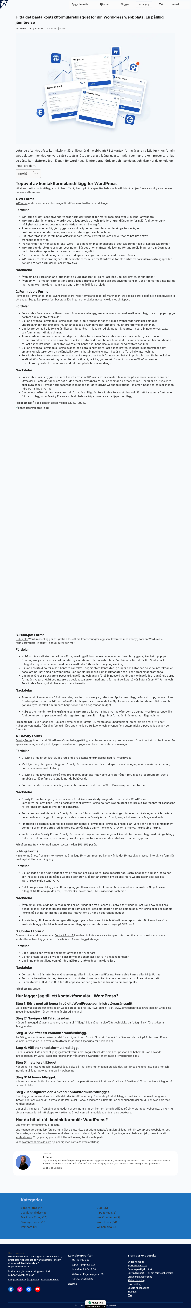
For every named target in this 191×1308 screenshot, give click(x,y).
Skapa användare (50, 1279)
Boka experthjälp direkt (140, 1269)
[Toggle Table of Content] (34, 173)
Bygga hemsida (80, 4)
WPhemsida (104, 1227)
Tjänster (104, 4)
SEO (99, 1208)
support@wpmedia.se (21, 1275)
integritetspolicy (17, 1279)
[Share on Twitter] (67, 28)
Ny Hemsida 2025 (137, 1265)
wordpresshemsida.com (36, 1142)
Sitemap (72, 1283)
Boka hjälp (144, 4)
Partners (26, 1227)
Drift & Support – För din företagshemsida (150, 1273)
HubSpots (22, 639)
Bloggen (124, 4)
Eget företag (29, 1208)
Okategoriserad (31, 1222)
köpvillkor (33, 1279)
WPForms (21, 203)
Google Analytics (31, 1212)
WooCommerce (106, 1217)
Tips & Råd (103, 1212)
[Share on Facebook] (66, 28)
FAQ (161, 4)
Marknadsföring (31, 1217)
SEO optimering (136, 1280)
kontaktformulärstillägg (45, 1124)
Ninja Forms (23, 855)
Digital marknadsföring (140, 1276)
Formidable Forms (27, 295)
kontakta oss (24, 1137)
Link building (134, 1284)
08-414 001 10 (81, 1259)
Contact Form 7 (64, 935)
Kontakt (176, 4)
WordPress (104, 1222)
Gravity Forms (24, 740)
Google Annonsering (138, 1288)
